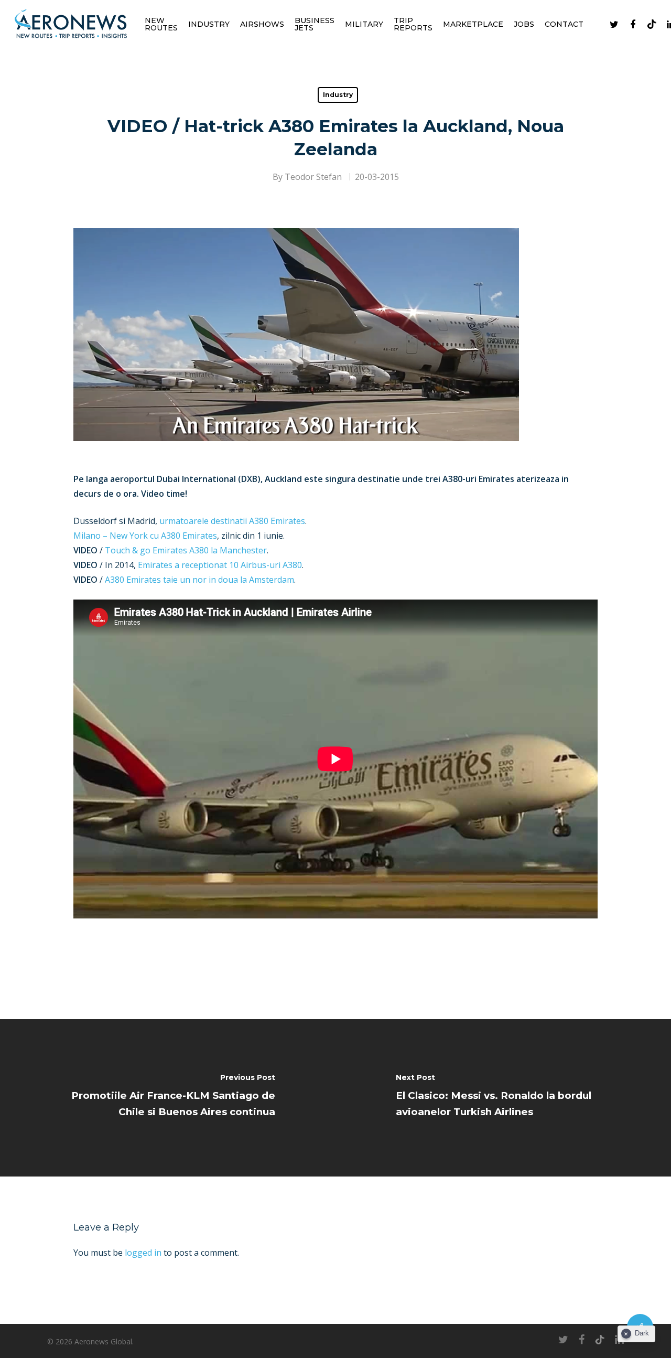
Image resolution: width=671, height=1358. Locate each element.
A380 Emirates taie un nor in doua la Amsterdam (199, 579)
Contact (564, 24)
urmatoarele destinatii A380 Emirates (232, 521)
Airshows (262, 24)
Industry (209, 24)
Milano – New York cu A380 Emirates (145, 535)
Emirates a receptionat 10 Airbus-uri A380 (220, 565)
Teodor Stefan (313, 177)
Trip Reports (413, 24)
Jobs (524, 24)
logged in (143, 1252)
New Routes (161, 24)
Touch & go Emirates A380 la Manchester (186, 550)
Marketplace (473, 24)
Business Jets (314, 24)
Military (364, 24)
